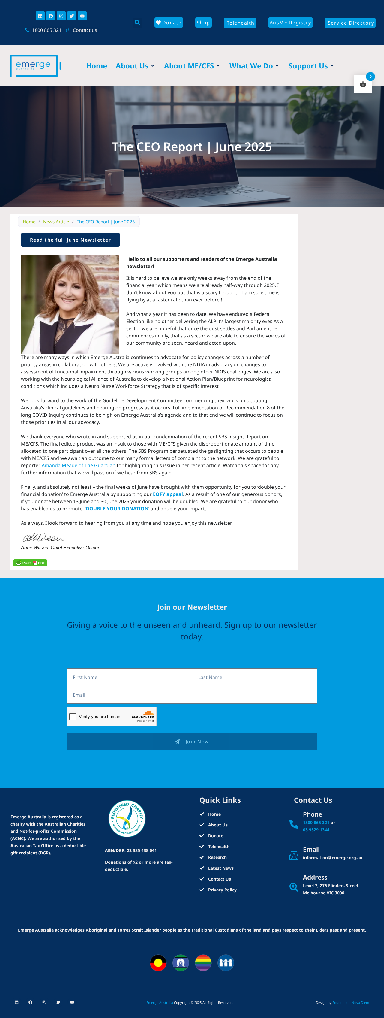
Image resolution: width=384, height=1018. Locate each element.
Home (29, 222)
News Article (56, 222)
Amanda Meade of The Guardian (79, 465)
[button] (137, 23)
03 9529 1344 (316, 829)
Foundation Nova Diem (350, 1002)
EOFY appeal (168, 494)
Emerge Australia (159, 1002)
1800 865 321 (316, 822)
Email (311, 849)
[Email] (294, 855)
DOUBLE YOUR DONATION (117, 508)
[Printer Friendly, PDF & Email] (30, 562)
